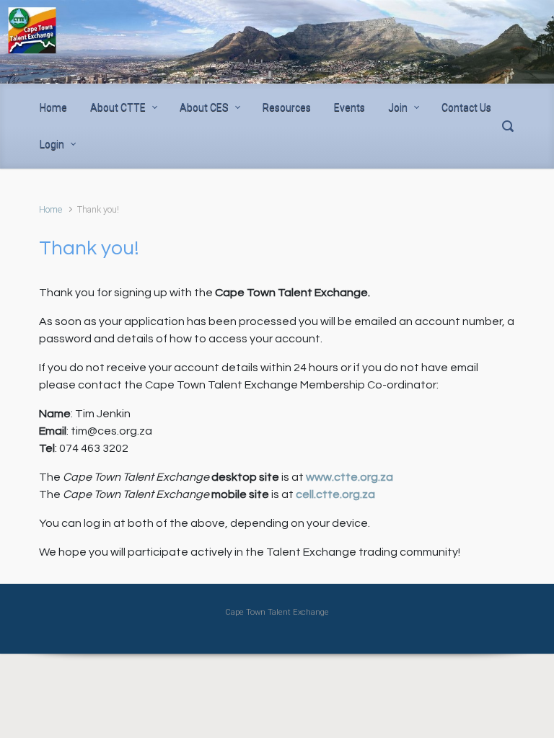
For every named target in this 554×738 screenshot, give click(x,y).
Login (52, 144)
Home (53, 107)
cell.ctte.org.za (335, 494)
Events (349, 107)
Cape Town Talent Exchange (277, 612)
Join (398, 107)
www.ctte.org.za (349, 477)
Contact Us (466, 107)
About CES (204, 107)
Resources (287, 107)
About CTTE (118, 107)
